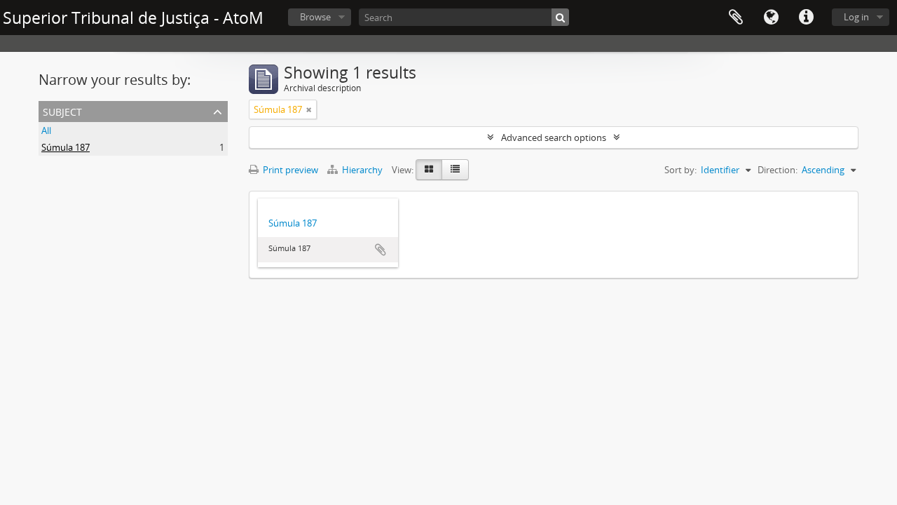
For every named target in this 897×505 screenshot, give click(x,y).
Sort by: (680, 169)
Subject (62, 110)
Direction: (777, 169)
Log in (856, 17)
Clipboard (735, 17)
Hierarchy (362, 169)
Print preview (289, 169)
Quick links (805, 17)
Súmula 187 (65, 147)
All (46, 130)
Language (770, 17)
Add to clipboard (381, 250)
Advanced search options (553, 137)
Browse (315, 17)
